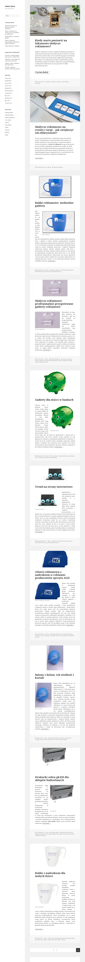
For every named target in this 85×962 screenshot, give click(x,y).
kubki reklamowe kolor (68, 270)
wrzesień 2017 (8, 93)
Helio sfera (10, 6)
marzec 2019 (8, 85)
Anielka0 (7, 63)
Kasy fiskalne (8, 125)
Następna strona (78, 950)
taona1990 (7, 55)
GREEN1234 (8, 59)
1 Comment (62, 939)
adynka (48, 81)
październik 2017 (9, 90)
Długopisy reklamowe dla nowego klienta (12, 68)
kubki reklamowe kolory (56, 271)
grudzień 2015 (8, 98)
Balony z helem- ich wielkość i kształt (54, 676)
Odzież (6, 127)
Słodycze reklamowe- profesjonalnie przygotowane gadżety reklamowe (12, 42)
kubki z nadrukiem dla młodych (63, 938)
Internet (7, 122)
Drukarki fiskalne (9, 115)
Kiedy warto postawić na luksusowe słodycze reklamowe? (11, 27)
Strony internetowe (64, 541)
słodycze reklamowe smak (41, 362)
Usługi (6, 135)
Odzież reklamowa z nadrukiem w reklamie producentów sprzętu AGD (52, 575)
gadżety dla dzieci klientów (50, 457)
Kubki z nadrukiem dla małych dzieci (12, 64)
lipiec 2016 (7, 95)
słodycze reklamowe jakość (51, 360)
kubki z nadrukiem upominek (50, 939)
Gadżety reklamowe (10, 117)
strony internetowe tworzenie (51, 542)
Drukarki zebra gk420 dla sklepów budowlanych (52, 778)
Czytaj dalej (42, 72)
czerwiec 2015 (8, 103)
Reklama (7, 132)
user (47, 270)
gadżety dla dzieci (64, 456)
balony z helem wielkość (45, 739)
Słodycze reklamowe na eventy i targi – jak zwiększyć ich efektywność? (12, 32)
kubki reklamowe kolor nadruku (42, 271)
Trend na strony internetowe (54, 486)
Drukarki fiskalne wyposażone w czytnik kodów (12, 56)
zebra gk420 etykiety (51, 834)
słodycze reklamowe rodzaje (65, 360)
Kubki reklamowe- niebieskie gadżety (54, 204)
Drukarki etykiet (9, 112)
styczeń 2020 (8, 83)
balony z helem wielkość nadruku (59, 739)
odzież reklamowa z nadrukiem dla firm (50, 635)
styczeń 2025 (8, 78)
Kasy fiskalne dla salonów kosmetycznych (12, 60)
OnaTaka (7, 67)
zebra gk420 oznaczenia (62, 834)
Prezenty (7, 130)
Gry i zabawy (8, 120)
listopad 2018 (8, 88)
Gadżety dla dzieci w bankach (12, 46)
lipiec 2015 (7, 100)
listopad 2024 (8, 80)
